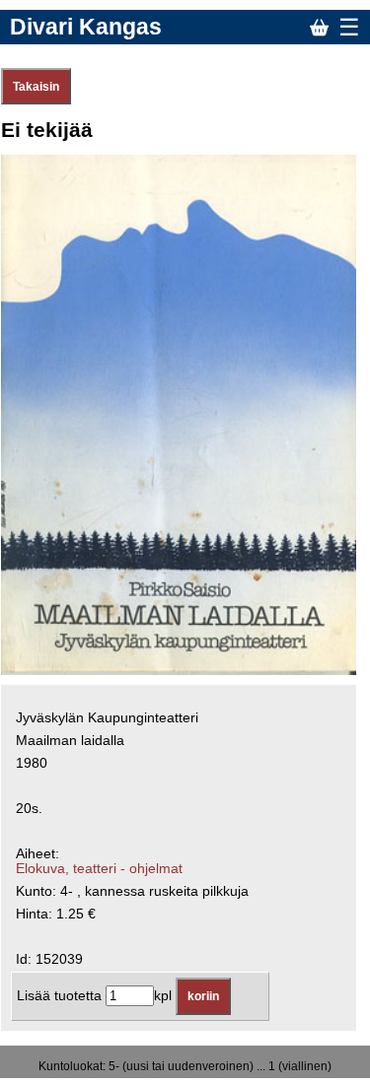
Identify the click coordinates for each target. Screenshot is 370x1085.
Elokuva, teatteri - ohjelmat (99, 868)
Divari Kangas (86, 26)
